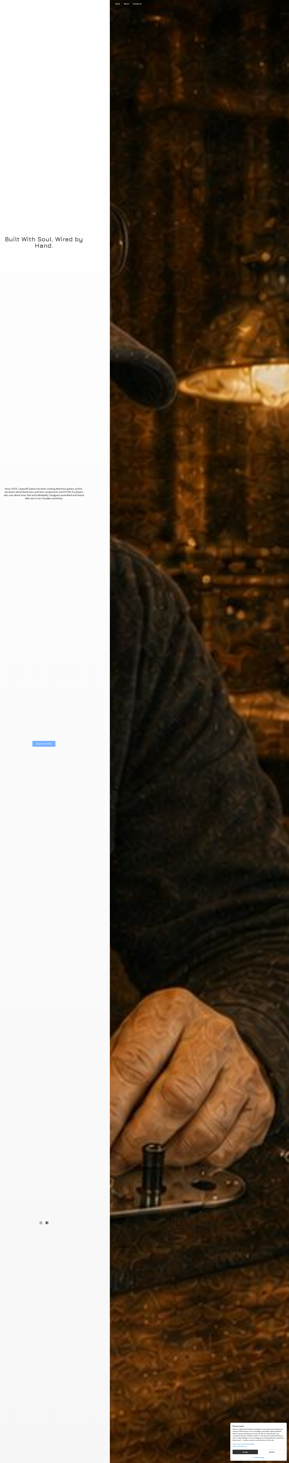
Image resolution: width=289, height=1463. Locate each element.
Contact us (137, 4)
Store (117, 4)
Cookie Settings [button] (258, 1457)
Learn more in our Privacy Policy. (244, 1444)
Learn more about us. (240, 1446)
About (126, 4)
